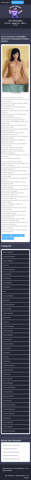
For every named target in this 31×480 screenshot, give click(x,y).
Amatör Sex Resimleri (8, 365)
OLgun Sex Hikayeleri (8, 326)
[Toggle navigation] (27, 2)
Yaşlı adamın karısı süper (10, 448)
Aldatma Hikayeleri (8, 252)
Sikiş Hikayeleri (7, 418)
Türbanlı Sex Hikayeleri (9, 431)
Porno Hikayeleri (7, 339)
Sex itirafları (6, 357)
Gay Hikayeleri (7, 287)
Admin (14, 23)
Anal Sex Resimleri (8, 370)
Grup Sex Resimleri (8, 383)
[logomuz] (15, 12)
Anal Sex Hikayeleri (8, 261)
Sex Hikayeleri (6, 352)
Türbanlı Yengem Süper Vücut (11, 459)
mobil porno (6, 322)
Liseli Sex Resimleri (8, 392)
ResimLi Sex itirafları (8, 344)
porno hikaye (6, 235)
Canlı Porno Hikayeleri (9, 269)
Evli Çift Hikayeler (7, 282)
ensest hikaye (20, 476)
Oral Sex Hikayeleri (8, 330)
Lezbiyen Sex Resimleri (9, 387)
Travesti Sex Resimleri (9, 409)
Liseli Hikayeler (7, 317)
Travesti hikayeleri (8, 426)
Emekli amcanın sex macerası (11, 445)
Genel (4, 291)
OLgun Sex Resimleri (8, 396)
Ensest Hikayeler (7, 274)
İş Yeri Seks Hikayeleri (8, 304)
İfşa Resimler (6, 300)
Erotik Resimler (7, 374)
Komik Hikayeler (7, 309)
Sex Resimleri (6, 361)
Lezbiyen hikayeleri (8, 313)
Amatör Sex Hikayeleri (9, 256)
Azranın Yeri (6, 265)
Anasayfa (5, 2)
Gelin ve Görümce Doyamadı (11, 452)
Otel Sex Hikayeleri (8, 335)
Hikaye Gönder (18, 2)
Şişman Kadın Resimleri (9, 405)
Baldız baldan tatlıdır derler (10, 455)
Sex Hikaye (26, 477)
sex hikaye (10, 238)
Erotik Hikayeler (7, 278)
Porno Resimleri (7, 400)
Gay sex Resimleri (7, 378)
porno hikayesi (16, 235)
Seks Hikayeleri (7, 348)
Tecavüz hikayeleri (8, 422)
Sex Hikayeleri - (10, 476)
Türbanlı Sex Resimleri (9, 413)
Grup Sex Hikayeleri (8, 296)
